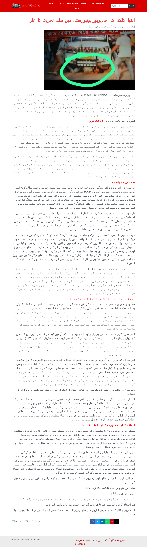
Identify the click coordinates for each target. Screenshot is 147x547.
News (83, 3)
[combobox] (119, 6)
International (72, 3)
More (77, 8)
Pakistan (60, 3)
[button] (92, 521)
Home (50, 3)
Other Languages (97, 3)
